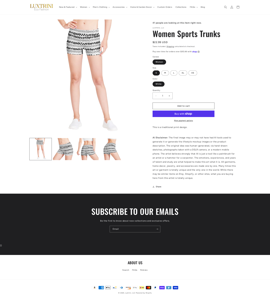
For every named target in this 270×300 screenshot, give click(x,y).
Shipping (170, 46)
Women (159, 62)
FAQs (134, 270)
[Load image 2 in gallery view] (64, 149)
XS (192, 73)
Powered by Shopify (144, 293)
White (159, 84)
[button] (67, 7)
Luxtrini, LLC (130, 293)
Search (125, 270)
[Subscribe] (157, 229)
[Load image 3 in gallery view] (87, 149)
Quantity (156, 90)
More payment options (183, 121)
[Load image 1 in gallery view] (41, 149)
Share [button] (158, 187)
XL (183, 73)
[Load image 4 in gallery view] (111, 149)
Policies (144, 270)
